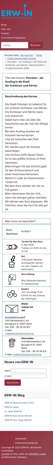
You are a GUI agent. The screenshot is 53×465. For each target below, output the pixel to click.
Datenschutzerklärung (26, 442)
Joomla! (5, 454)
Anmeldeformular (14, 317)
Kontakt (5, 33)
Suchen (36, 45)
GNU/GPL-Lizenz (37, 454)
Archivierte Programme (13, 37)
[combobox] (14, 45)
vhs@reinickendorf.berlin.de (19, 333)
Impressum (20, 438)
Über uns (5, 29)
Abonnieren (12, 382)
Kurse (4, 24)
